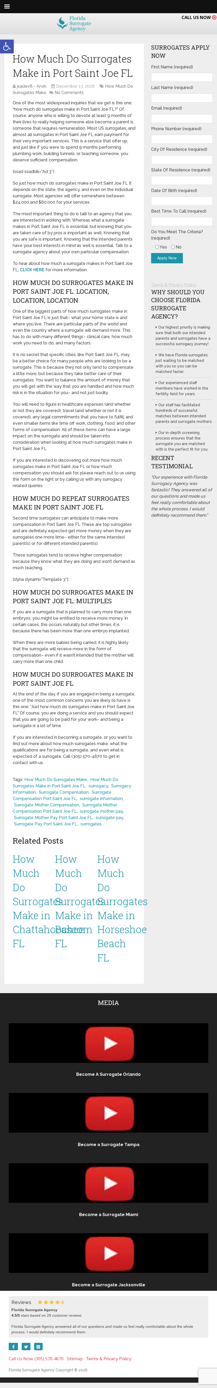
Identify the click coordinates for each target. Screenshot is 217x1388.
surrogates (91, 823)
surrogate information (101, 798)
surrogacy (98, 785)
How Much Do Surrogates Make (55, 779)
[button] (7, 46)
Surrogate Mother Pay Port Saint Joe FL (53, 817)
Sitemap (75, 1359)
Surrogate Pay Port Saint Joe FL (45, 823)
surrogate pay (109, 817)
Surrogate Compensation (64, 792)
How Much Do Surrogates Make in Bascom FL (80, 901)
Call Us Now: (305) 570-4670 (36, 1359)
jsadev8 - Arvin (31, 86)
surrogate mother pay (101, 811)
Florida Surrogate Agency (32, 1370)
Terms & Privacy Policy (173, 284)
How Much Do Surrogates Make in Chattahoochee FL (48, 901)
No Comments (69, 92)
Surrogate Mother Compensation (46, 804)
